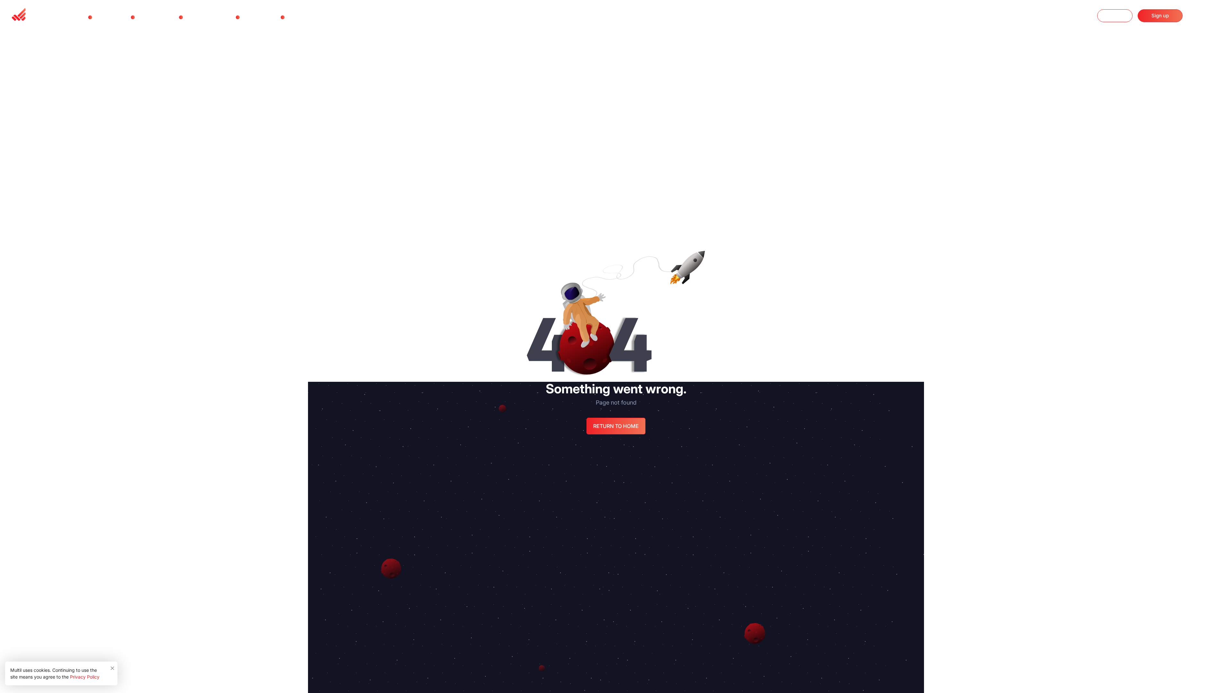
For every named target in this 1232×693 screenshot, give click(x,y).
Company (300, 17)
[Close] (112, 667)
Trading (105, 17)
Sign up (1160, 16)
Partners (253, 17)
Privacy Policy (84, 677)
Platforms (150, 17)
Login (1115, 16)
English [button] (1207, 16)
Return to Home (616, 426)
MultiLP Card (202, 17)
